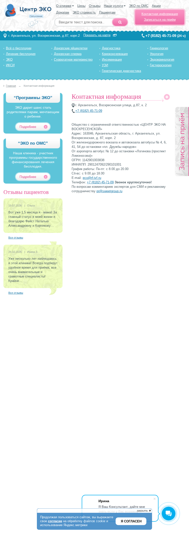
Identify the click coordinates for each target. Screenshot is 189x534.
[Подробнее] (35, 126)
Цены (81, 6)
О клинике (63, 6)
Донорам (62, 12)
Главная (11, 85)
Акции (156, 6)
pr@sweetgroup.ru (109, 191)
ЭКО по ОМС (138, 6)
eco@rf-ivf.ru (92, 178)
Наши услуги (113, 6)
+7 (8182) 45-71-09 (160, 36)
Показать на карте (96, 35)
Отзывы (94, 6)
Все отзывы (15, 237)
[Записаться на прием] (181, 142)
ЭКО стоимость (84, 12)
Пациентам (107, 12)
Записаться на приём (160, 19)
